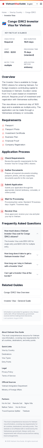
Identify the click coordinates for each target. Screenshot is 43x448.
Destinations (6, 354)
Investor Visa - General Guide (17, 301)
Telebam (26, 411)
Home (4, 12)
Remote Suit (17, 403)
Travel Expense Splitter (11, 411)
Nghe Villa (29, 403)
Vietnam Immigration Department (14, 386)
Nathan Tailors (7, 407)
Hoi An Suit (6, 403)
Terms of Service (9, 376)
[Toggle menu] (41, 3)
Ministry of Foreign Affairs (12, 390)
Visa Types (6, 358)
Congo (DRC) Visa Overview (16, 292)
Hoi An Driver (21, 407)
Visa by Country (16, 12)
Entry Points (6, 362)
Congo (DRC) (30, 12)
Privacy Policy (7, 372)
